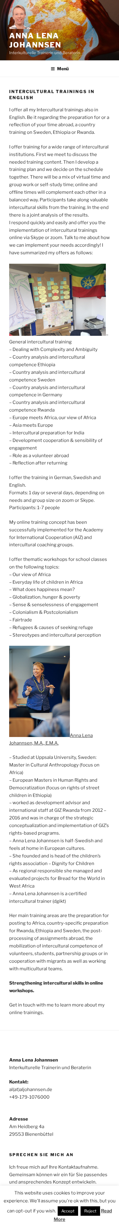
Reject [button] (90, 1210)
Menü (63, 68)
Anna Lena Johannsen (35, 40)
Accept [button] (67, 1210)
